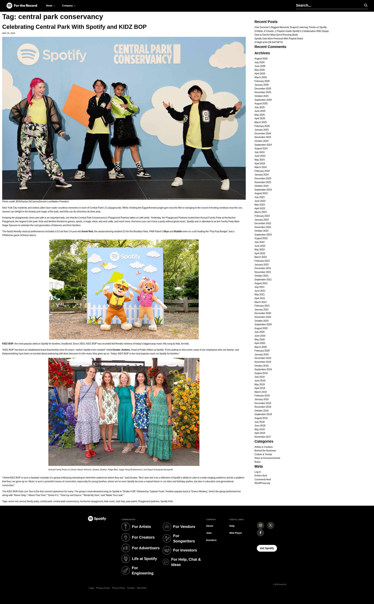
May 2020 (259, 339)
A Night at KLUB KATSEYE (268, 42)
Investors (211, 540)
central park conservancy (66, 501)
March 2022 (260, 257)
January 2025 (261, 129)
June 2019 (259, 380)
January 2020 (261, 354)
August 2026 (261, 58)
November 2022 (262, 227)
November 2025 (262, 92)
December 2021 (262, 268)
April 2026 (259, 73)
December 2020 (262, 313)
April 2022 (259, 253)
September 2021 (263, 279)
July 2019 (259, 377)
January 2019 (261, 399)
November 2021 (262, 272)
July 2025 (259, 107)
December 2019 (262, 358)
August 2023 (261, 193)
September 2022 (263, 234)
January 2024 (261, 174)
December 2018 (262, 403)
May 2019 (259, 384)
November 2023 (262, 182)
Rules (257, 462)
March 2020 (260, 347)
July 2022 (259, 242)
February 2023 (262, 216)
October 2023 (261, 186)
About (209, 526)
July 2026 (259, 62)
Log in (257, 472)
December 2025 (262, 88)
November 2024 (262, 137)
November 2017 (262, 437)
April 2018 (259, 433)
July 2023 (259, 197)
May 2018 (259, 429)
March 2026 (260, 77)
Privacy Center (103, 588)
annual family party (29, 501)
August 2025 (261, 103)
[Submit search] (364, 5)
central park (46, 501)
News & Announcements (267, 458)
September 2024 (263, 145)
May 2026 (259, 70)
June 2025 (259, 111)
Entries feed (260, 475)
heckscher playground (91, 501)
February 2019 (262, 395)
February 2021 (262, 305)
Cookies (131, 588)
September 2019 (263, 369)
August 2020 (261, 328)
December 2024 (262, 133)
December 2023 (262, 178)
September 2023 (263, 189)
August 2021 (261, 283)
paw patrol (131, 501)
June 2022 (259, 246)
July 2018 (259, 422)
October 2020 (261, 321)
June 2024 (259, 156)
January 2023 (261, 219)
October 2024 (261, 141)
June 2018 (259, 425)
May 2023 (259, 204)
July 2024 (259, 152)
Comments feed (262, 479)
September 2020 (263, 324)
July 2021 (259, 287)
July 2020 (259, 332)
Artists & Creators (263, 447)
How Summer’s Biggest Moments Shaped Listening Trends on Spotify (290, 27)
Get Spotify (268, 548)
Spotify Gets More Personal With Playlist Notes (278, 38)
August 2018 (261, 418)
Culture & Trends (263, 454)
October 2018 (261, 410)
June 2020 (259, 335)
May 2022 (259, 249)
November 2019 (262, 362)
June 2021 (259, 291)
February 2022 (262, 261)
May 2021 (259, 294)
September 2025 (263, 100)
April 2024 (259, 163)
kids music (109, 501)
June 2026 (259, 66)
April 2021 (259, 298)
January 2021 (261, 309)
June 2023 (259, 201)
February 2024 (262, 171)
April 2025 (259, 118)
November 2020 (262, 317)
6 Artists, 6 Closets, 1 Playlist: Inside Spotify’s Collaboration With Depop (291, 31)
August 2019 (261, 373)
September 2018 (263, 414)
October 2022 (261, 231)
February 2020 (262, 350)
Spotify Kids (166, 501)
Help (231, 526)
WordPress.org (262, 483)
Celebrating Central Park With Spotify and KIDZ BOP (74, 27)
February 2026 (262, 81)
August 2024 (261, 148)
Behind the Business (265, 450)
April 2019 (259, 388)
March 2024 (260, 167)
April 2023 (259, 208)
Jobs (209, 533)
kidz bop (120, 501)
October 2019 (261, 365)
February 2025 (262, 126)
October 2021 (261, 275)
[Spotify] (22, 6)
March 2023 (260, 212)
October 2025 (261, 96)
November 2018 (262, 407)
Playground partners (148, 501)
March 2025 (260, 122)
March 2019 (260, 392)
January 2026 (261, 85)
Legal (91, 588)
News (49, 5)
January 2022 (261, 264)
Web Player (235, 533)
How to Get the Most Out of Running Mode (276, 35)
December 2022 (262, 223)
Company (67, 5)
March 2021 (260, 302)
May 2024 (259, 159)
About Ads (141, 588)
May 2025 (259, 115)
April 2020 (259, 343)
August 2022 (261, 238)
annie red (13, 501)
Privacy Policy (118, 588)
